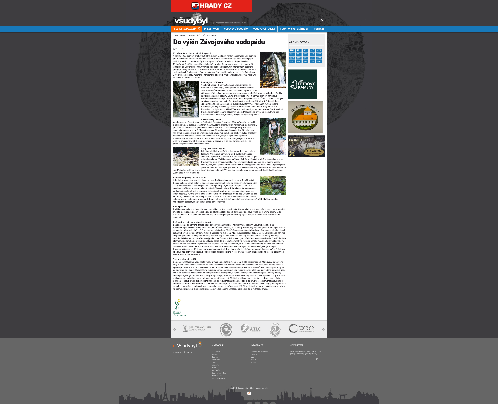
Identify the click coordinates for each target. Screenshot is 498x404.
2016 (319, 50)
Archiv (253, 362)
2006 (319, 58)
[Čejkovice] (305, 117)
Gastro (214, 362)
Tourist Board (217, 376)
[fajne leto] (306, 146)
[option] (188, 330)
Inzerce (253, 357)
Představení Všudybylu (259, 352)
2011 (319, 54)
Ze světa (215, 354)
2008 (305, 58)
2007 (312, 58)
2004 (298, 62)
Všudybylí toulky (264, 29)
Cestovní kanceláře (219, 373)
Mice (214, 368)
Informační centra (218, 378)
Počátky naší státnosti (294, 29)
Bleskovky (254, 354)
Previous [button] (174, 329)
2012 (312, 54)
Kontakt (319, 29)
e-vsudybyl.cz (178, 352)
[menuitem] (186, 29)
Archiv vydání (194, 35)
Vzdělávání (216, 370)
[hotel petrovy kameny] (302, 84)
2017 (312, 50)
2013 (305, 54)
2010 (292, 58)
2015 (292, 54)
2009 (298, 58)
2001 (319, 62)
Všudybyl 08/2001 (209, 35)
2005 (292, 62)
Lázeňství (215, 365)
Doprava (215, 357)
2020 (292, 50)
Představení (211, 29)
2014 (298, 54)
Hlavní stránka (179, 35)
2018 (305, 50)
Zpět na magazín (186, 29)
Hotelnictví (216, 360)
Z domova (216, 352)
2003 (305, 62)
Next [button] (323, 329)
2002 (312, 62)
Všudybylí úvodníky (236, 29)
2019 (298, 50)
